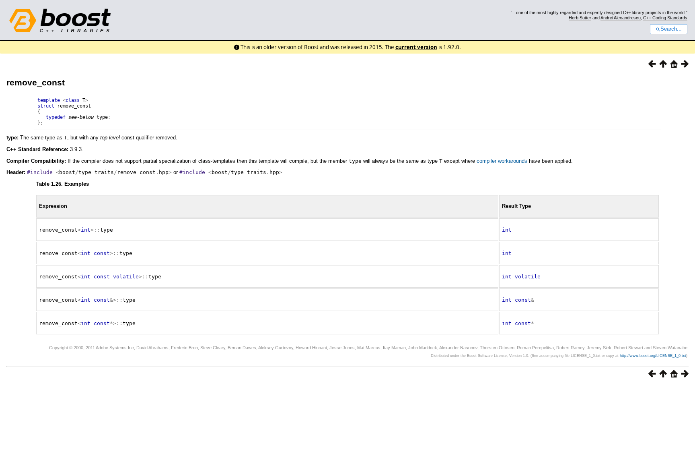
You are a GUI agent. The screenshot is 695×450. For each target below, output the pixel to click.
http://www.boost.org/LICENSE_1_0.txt (653, 356)
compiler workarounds (502, 161)
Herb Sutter (580, 17)
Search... (671, 29)
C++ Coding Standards (665, 17)
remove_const (35, 82)
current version (416, 47)
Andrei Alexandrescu (620, 17)
